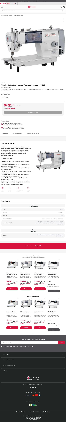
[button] (63, 21)
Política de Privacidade (20, 346)
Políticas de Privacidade (34, 411)
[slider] (33, 49)
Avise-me (53, 329)
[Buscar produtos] (62, 11)
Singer (3, 2)
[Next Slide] (54, 1)
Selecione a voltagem (33, 112)
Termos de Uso (30, 346)
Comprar (12, 288)
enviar (61, 342)
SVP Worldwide (46, 411)
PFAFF (8, 3)
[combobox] (33, 10)
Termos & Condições (21, 411)
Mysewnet (14, 3)
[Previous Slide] (12, 1)
